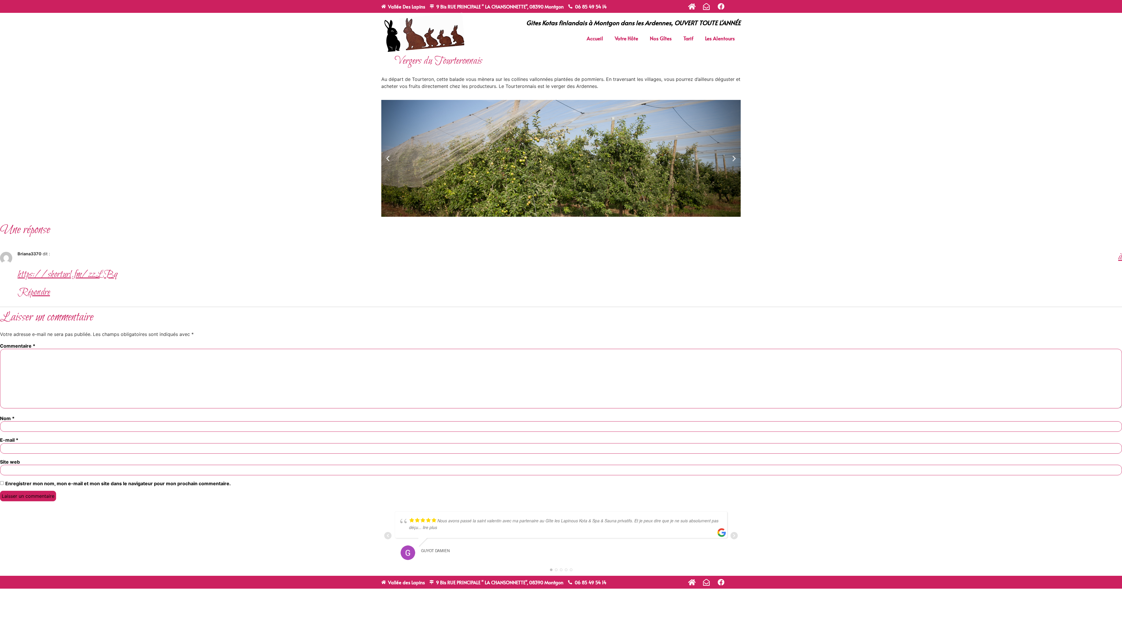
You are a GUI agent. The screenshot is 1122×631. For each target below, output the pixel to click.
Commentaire (17, 346)
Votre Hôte (626, 38)
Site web (10, 462)
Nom (7, 418)
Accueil (595, 38)
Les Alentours (720, 38)
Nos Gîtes (661, 38)
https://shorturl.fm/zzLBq (67, 274)
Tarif (688, 38)
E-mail (9, 440)
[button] (388, 158)
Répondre (34, 292)
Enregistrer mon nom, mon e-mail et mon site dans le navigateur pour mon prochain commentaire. (118, 483)
